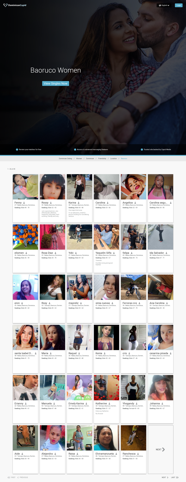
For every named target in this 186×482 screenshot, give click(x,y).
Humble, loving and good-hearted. (104, 264)
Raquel (73, 353)
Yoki (71, 252)
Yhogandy (128, 403)
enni (17, 303)
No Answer (99, 413)
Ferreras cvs (130, 303)
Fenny (18, 202)
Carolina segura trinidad (159, 202)
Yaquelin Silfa (103, 252)
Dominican (90, 159)
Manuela (47, 403)
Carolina (100, 202)
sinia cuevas (103, 303)
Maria (45, 353)
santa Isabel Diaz (24, 353)
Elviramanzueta (105, 453)
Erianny (19, 403)
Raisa (72, 453)
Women (79, 159)
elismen (19, 252)
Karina (72, 202)
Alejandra (47, 453)
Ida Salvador (157, 252)
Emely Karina (76, 403)
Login (179, 5)
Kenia (99, 353)
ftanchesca (129, 453)
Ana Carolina (157, 303)
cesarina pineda (159, 353)
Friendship (102, 159)
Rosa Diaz (47, 252)
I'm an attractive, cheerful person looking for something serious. (79, 214)
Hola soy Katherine (102, 411)
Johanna (155, 403)
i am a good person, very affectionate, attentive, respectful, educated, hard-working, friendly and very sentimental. (50, 213)
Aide (17, 453)
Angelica (128, 202)
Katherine (101, 403)
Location (113, 159)
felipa (126, 252)
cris (125, 353)
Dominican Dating (65, 159)
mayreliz (73, 303)
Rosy (44, 303)
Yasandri (99, 260)
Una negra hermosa (75, 210)
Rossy (45, 202)
